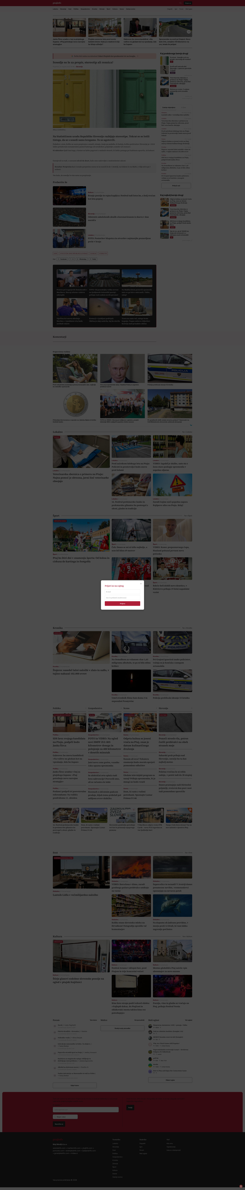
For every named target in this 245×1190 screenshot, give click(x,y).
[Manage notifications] (241, 1186)
